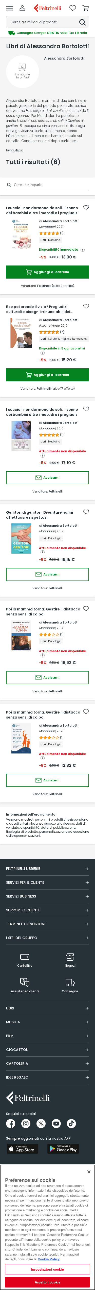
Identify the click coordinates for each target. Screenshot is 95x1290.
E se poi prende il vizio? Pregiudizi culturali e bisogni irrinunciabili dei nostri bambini (38, 309)
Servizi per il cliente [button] (25, 882)
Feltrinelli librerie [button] (23, 868)
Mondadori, (47, 227)
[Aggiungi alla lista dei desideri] (86, 207)
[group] (47, 33)
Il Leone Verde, (49, 325)
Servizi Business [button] (21, 896)
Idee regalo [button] (17, 1077)
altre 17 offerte (63, 388)
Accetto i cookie (47, 1282)
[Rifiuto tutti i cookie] (88, 1171)
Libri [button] (10, 1008)
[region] (47, 1227)
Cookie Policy (49, 1259)
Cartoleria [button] (17, 1063)
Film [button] (9, 1035)
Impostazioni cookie (47, 1269)
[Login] (22, 8)
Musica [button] (13, 1022)
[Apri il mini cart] (85, 8)
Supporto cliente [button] (23, 910)
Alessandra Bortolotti (60, 221)
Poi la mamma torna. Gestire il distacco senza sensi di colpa (43, 612)
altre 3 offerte (63, 286)
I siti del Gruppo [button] (21, 937)
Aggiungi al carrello (51, 272)
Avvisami (51, 477)
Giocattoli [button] (17, 1049)
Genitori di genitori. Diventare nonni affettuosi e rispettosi (39, 515)
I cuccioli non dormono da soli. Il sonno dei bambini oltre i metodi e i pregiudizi (42, 210)
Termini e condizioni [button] (25, 923)
